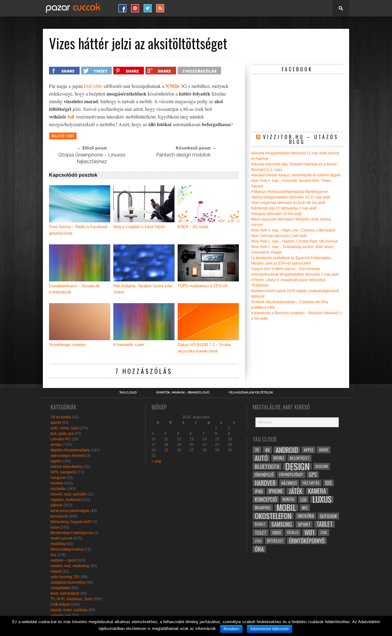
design (56, 444)
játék (295, 491)
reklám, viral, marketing (70, 566)
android (287, 449)
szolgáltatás (60, 588)
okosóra (305, 516)
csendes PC (61, 439)
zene (323, 532)
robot (260, 524)
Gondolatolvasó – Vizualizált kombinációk (74, 289)
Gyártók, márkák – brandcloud (182, 392)
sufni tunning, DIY (65, 577)
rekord (56, 571)
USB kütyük (60, 604)
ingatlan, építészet (66, 500)
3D (257, 449)
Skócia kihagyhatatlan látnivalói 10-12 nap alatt (290, 197)
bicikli (278, 458)
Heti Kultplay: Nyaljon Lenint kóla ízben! (142, 289)
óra (53, 555)
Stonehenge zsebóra (67, 344)
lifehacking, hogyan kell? (71, 522)
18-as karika (61, 417)
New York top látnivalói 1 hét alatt (278, 236)
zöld (258, 540)
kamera (317, 491)
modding (58, 544)
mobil (286, 507)
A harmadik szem (128, 344)
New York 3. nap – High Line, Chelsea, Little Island (293, 230)
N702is (172, 85)
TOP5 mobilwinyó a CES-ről (202, 286)
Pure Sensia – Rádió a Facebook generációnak (78, 229)
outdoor (328, 516)
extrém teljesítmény (67, 467)
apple (308, 450)
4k (267, 449)
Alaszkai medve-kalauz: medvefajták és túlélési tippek (296, 175)
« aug (156, 461)
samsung (281, 524)
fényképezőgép (291, 474)
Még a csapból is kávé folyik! (139, 226)
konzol (289, 499)
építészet (275, 541)
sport (304, 524)
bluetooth (267, 466)
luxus (55, 527)
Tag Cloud (128, 392)
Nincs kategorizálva (67, 549)
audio (323, 449)
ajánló (56, 422)
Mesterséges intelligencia (72, 533)
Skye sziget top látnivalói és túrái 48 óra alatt (288, 203)
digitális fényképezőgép (70, 450)
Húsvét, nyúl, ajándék (68, 494)
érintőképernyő (307, 540)
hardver (57, 483)
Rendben (231, 629)
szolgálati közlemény (68, 582)
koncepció (59, 516)
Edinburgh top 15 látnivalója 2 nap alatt (283, 208)
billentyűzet (299, 458)
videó (276, 532)
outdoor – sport (63, 560)
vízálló (293, 532)
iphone (276, 491)
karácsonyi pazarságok (70, 511)
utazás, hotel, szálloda (69, 610)
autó (261, 458)
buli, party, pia (62, 433)
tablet (324, 524)
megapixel (263, 507)
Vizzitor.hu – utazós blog (300, 139)
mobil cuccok (61, 538)
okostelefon (273, 516)
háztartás (58, 489)
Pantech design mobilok (183, 155)
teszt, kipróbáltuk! (65, 593)
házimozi (289, 483)
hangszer (58, 478)
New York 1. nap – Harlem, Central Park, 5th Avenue (294, 241)
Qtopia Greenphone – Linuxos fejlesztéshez (92, 158)
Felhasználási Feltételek (251, 392)
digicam (321, 466)
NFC (305, 507)
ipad (259, 491)
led (303, 499)
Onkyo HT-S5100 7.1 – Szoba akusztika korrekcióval (204, 347)
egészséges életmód (68, 455)
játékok (56, 505)
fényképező (264, 475)
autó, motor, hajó (64, 428)
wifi (309, 532)
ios (328, 483)
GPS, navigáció (63, 472)
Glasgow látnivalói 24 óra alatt (276, 214)
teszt (260, 532)
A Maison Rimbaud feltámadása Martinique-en (289, 192)
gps (313, 474)
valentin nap (61, 615)
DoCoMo (93, 86)
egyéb (56, 461)
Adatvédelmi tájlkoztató (269, 629)
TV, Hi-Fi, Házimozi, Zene (71, 599)
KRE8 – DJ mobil (193, 226)
